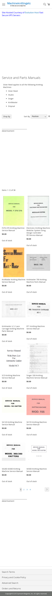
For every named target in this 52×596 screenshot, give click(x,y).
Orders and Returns (11, 588)
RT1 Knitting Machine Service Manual (36, 327)
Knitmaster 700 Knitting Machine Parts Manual (37, 280)
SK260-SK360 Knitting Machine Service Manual (12, 470)
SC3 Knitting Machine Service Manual (11, 376)
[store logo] (19, 4)
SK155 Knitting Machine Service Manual (37, 423)
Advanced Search (10, 583)
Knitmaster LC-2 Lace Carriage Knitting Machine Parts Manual (13, 328)
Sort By (27, 116)
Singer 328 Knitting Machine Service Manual (37, 376)
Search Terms (8, 572)
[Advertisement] (26, 44)
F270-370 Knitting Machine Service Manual (13, 229)
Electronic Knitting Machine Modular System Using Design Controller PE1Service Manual (38, 231)
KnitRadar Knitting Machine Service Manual (13, 280)
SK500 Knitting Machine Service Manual (37, 470)
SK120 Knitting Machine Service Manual (12, 423)
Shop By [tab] (6, 116)
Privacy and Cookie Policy (14, 577)
